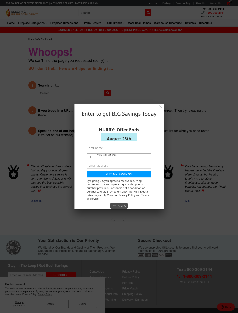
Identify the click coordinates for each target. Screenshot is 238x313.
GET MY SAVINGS (119, 174)
